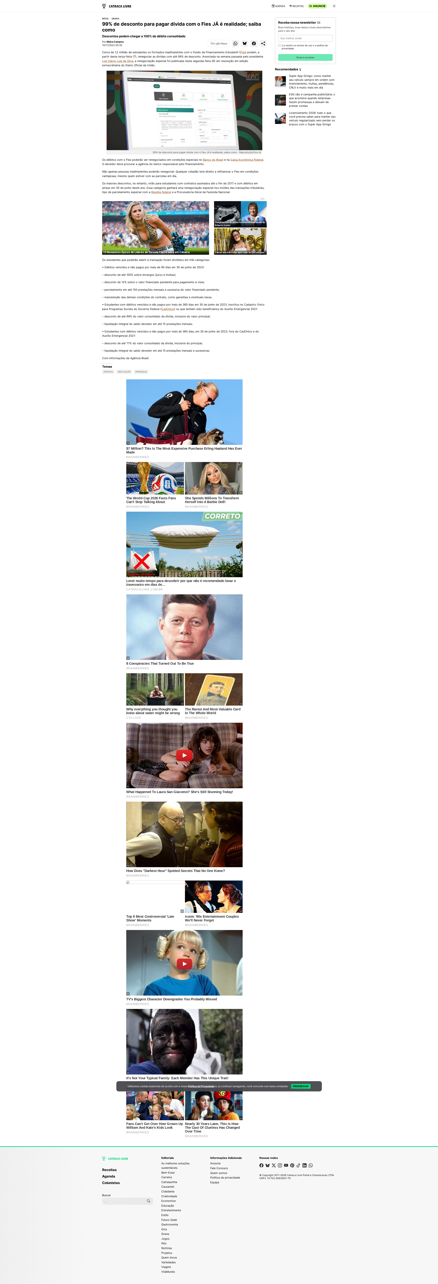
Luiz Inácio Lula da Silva (117, 61)
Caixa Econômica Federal (246, 159)
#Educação (124, 371)
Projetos (166, 1253)
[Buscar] (148, 1201)
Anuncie (319, 6)
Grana (115, 18)
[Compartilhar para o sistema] (263, 43)
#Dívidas (108, 371)
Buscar (106, 1195)
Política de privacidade (225, 1177)
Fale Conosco (219, 1168)
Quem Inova (169, 1257)
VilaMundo (168, 1271)
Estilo (165, 1215)
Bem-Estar (168, 1172)
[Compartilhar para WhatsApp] (235, 43)
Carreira (166, 1177)
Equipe (214, 1182)
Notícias (166, 1248)
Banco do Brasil (213, 159)
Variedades (168, 1262)
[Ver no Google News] (219, 43)
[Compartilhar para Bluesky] (244, 43)
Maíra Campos (115, 41)
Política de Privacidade (201, 1086)
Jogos (165, 1238)
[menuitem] (127, 1171)
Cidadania (167, 1191)
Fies (242, 52)
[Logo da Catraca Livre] (116, 5)
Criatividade (169, 1196)
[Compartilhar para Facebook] (253, 43)
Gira (164, 1229)
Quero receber (305, 57)
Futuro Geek (169, 1220)
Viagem (166, 1267)
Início (105, 18)
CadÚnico (167, 309)
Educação (167, 1205)
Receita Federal (161, 192)
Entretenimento (171, 1210)
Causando (167, 1186)
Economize (168, 1201)
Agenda (280, 6)
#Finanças (141, 371)
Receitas (298, 6)
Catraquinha (169, 1182)
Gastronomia (169, 1224)
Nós (163, 1243)
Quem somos (218, 1173)
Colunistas (111, 1183)
